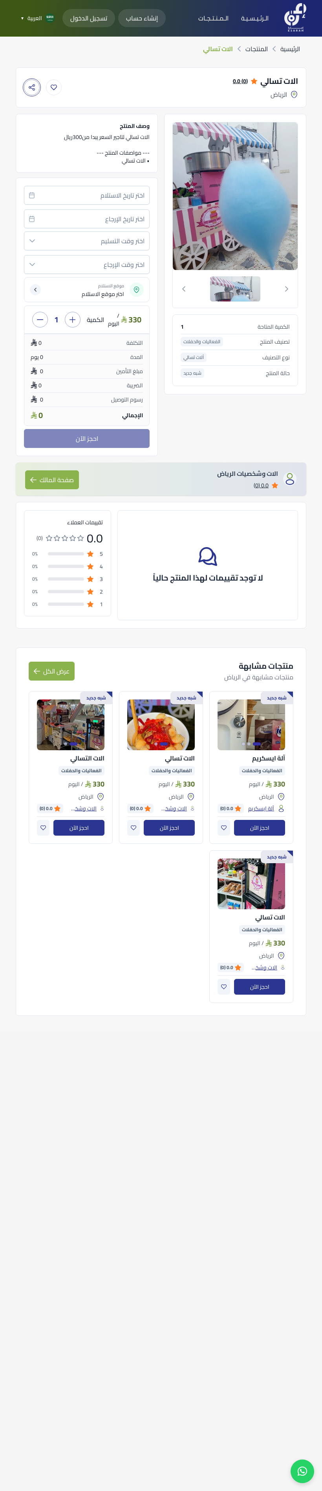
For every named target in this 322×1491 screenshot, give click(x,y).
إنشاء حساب (142, 18)
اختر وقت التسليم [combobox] (123, 241)
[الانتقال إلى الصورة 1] (257, 744)
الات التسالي (87, 758)
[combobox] (87, 195)
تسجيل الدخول (88, 18)
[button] (32, 241)
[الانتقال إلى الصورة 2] (249, 744)
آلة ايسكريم (268, 758)
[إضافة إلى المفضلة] (54, 87)
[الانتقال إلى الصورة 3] (243, 744)
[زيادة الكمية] (72, 319)
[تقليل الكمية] (40, 319)
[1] (235, 289)
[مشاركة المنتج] (32, 87)
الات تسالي (180, 758)
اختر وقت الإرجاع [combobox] (124, 264)
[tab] (235, 289)
